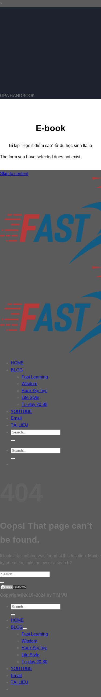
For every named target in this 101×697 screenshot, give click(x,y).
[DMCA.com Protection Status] (13, 588)
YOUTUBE (21, 411)
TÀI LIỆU (19, 425)
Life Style (30, 397)
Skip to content (14, 173)
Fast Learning (35, 377)
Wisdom (29, 383)
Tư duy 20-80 (34, 404)
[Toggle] (25, 629)
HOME (17, 363)
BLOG (17, 370)
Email (16, 418)
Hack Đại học (34, 390)
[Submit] (13, 440)
